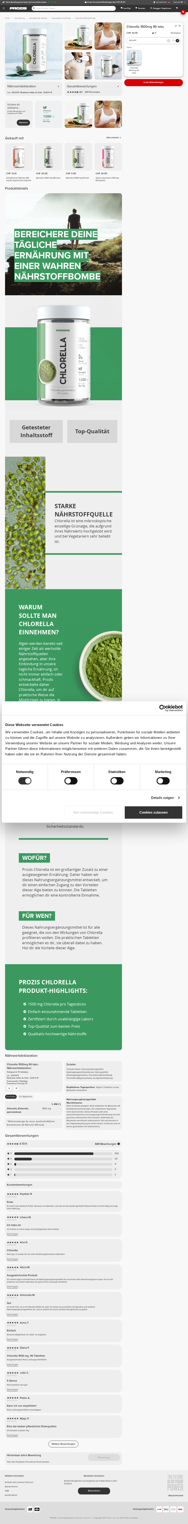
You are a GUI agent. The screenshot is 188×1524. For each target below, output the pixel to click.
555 (117, 1153)
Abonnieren (23, 122)
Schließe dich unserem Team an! (19, 1482)
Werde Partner (11, 1486)
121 (116, 1159)
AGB (7, 1491)
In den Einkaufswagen (153, 82)
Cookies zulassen (153, 812)
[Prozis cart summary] (177, 8)
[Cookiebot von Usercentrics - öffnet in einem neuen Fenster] (163, 708)
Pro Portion (10, 1097)
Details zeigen (162, 798)
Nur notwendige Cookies (93, 812)
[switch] (70, 780)
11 (115, 1164)
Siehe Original (12, 1234)
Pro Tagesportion (25, 1097)
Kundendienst (11, 1495)
